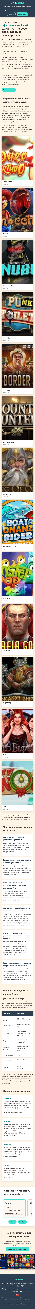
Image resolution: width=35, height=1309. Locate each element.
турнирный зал (26, 6)
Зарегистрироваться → (17, 1249)
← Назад (12, 1222)
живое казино (21, 10)
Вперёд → (22, 1222)
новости (13, 10)
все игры (18, 6)
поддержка (6, 10)
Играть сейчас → (8, 90)
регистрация (22, 14)
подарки (29, 10)
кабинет (11, 14)
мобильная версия (9, 6)
